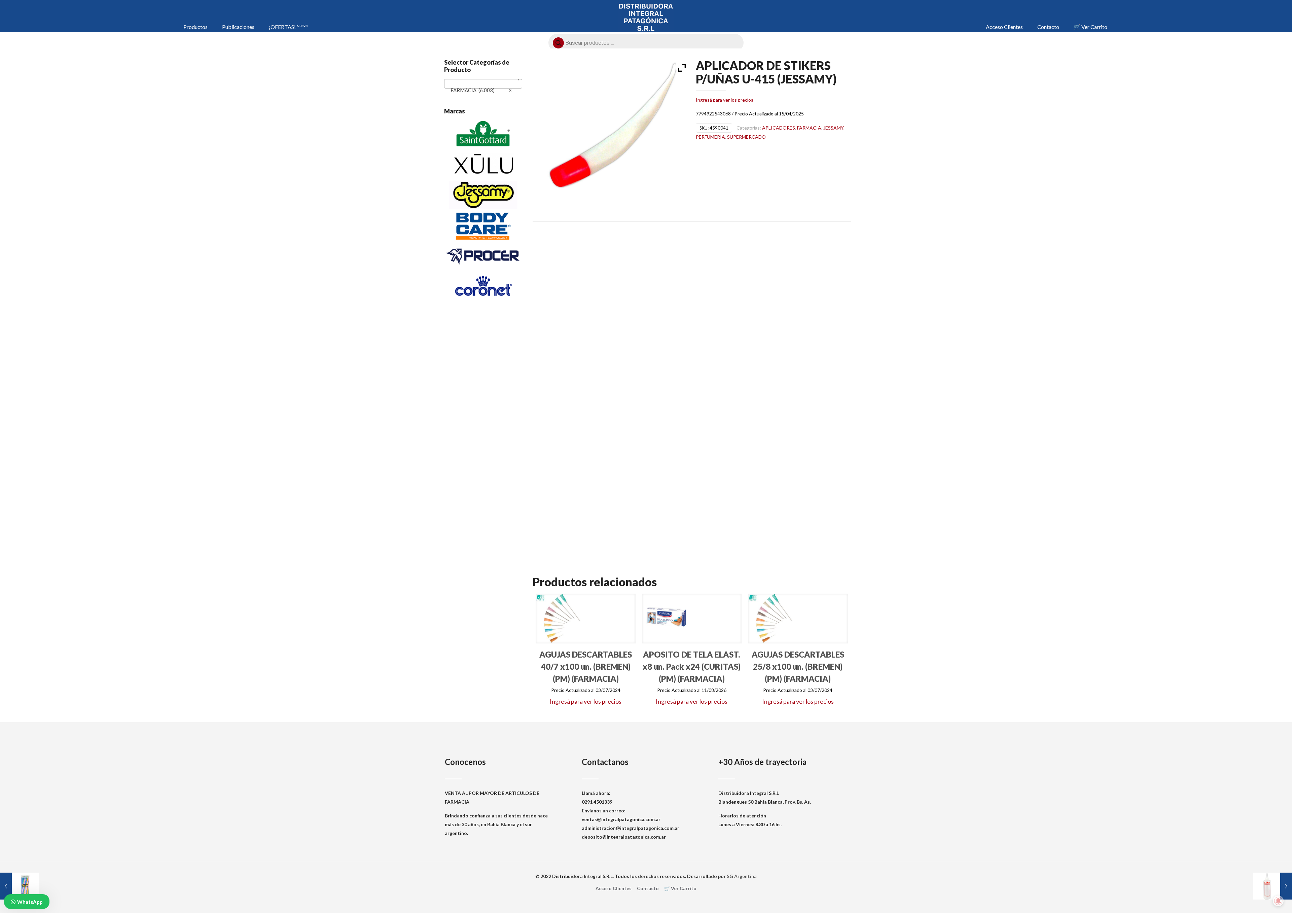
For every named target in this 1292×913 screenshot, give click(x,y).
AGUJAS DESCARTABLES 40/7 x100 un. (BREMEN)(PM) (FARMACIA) (585, 666)
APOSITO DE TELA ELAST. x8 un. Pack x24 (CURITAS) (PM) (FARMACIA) (692, 666)
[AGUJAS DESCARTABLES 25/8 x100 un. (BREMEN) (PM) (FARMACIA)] (773, 618)
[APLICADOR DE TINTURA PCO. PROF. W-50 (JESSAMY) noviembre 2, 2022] (1272, 886)
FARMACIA (809, 128)
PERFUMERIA (710, 137)
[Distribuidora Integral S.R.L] (646, 17)
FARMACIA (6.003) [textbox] (481, 90)
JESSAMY (833, 128)
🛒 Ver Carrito (680, 888)
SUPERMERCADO (746, 137)
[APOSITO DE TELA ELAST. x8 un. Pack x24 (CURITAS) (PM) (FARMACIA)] (667, 618)
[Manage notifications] (1278, 901)
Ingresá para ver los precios (724, 100)
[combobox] (483, 84)
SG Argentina (742, 876)
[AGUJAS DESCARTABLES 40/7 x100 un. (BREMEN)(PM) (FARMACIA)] (560, 618)
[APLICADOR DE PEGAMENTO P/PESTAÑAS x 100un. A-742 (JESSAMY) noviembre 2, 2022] (19, 886)
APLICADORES (778, 128)
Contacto (648, 888)
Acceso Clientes (614, 888)
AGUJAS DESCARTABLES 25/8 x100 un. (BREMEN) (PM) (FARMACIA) (798, 666)
